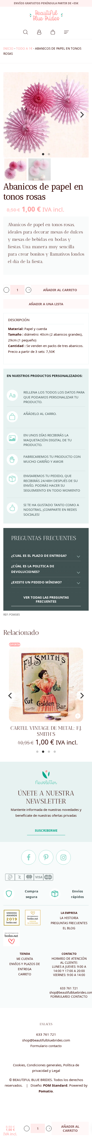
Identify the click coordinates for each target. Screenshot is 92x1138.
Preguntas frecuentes (69, 923)
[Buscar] (25, 31)
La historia (69, 918)
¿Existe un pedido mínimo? (36, 582)
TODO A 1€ (24, 48)
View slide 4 (55, 752)
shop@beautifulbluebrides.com (46, 1040)
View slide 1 (43, 154)
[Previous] (10, 695)
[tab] (46, 556)
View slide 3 (49, 752)
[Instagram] (63, 857)
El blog (69, 928)
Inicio (8, 48)
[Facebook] (28, 857)
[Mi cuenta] (39, 31)
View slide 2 (49, 154)
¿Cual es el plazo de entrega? (39, 555)
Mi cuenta (25, 959)
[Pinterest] (46, 857)
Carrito (24, 974)
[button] (6, 290)
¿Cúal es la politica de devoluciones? (32, 569)
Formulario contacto (46, 1045)
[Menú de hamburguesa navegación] (66, 31)
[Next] (81, 115)
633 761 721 (69, 988)
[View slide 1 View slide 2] (46, 115)
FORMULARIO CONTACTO (69, 997)
